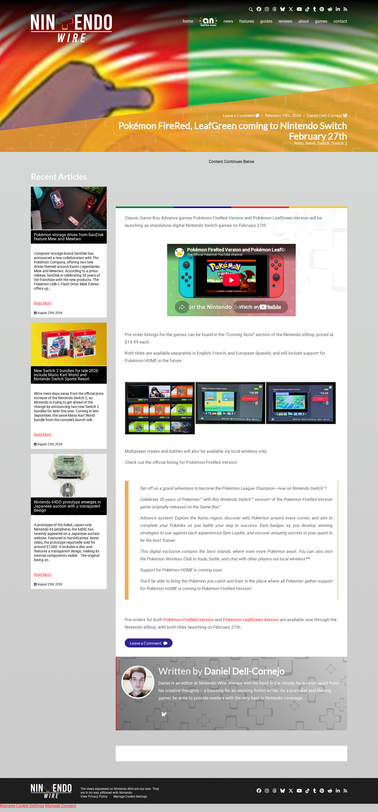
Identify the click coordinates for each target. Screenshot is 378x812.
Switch (323, 143)
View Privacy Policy (93, 796)
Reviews (285, 21)
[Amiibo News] (208, 21)
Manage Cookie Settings (130, 796)
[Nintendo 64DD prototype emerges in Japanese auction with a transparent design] (69, 495)
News (228, 21)
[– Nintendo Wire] (71, 29)
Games (321, 21)
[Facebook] (259, 8)
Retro (299, 143)
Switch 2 (339, 143)
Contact (340, 21)
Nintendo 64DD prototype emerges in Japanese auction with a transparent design (67, 506)
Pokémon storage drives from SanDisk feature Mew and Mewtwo (69, 236)
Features (246, 21)
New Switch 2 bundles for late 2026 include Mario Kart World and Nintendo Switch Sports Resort (66, 374)
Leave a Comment (239, 115)
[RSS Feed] (345, 8)
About (303, 21)
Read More (42, 303)
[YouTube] (299, 8)
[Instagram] (267, 8)
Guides (266, 21)
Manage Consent (60, 805)
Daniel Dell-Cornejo (324, 115)
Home (188, 21)
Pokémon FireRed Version (188, 619)
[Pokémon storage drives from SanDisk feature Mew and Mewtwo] (69, 228)
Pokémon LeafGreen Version (251, 619)
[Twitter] (291, 8)
